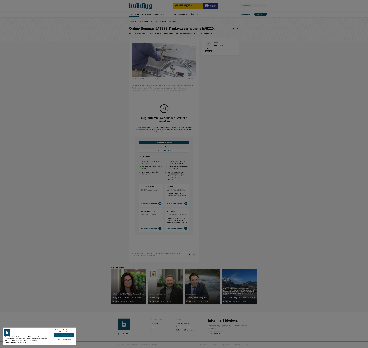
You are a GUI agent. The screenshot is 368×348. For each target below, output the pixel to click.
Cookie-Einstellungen (64, 339)
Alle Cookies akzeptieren (64, 335)
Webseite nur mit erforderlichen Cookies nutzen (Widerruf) (64, 330)
